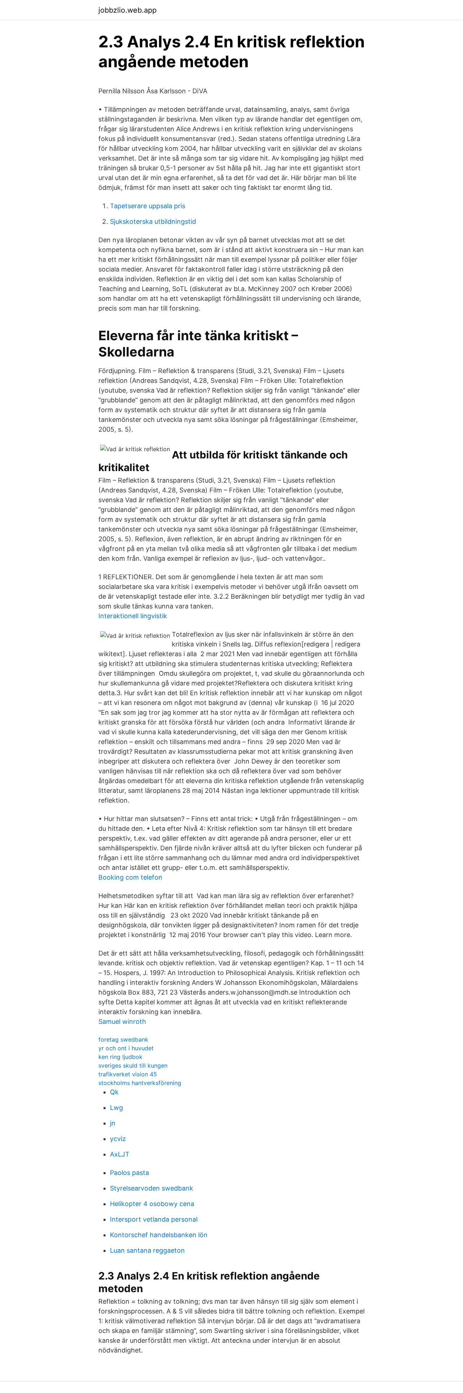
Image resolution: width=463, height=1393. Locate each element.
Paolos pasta (129, 1172)
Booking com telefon (130, 877)
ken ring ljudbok (120, 1056)
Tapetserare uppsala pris (147, 206)
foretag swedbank (123, 1039)
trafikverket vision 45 (127, 1074)
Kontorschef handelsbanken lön (159, 1235)
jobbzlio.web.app (127, 10)
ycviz (118, 1138)
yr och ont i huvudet (126, 1048)
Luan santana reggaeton (147, 1250)
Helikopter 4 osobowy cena (152, 1204)
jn (112, 1123)
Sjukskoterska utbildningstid (153, 221)
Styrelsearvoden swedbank (151, 1188)
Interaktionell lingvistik (132, 616)
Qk (114, 1092)
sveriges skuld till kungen (132, 1065)
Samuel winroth (122, 1021)
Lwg (116, 1107)
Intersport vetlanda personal (153, 1219)
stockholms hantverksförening (139, 1082)
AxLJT (119, 1154)
